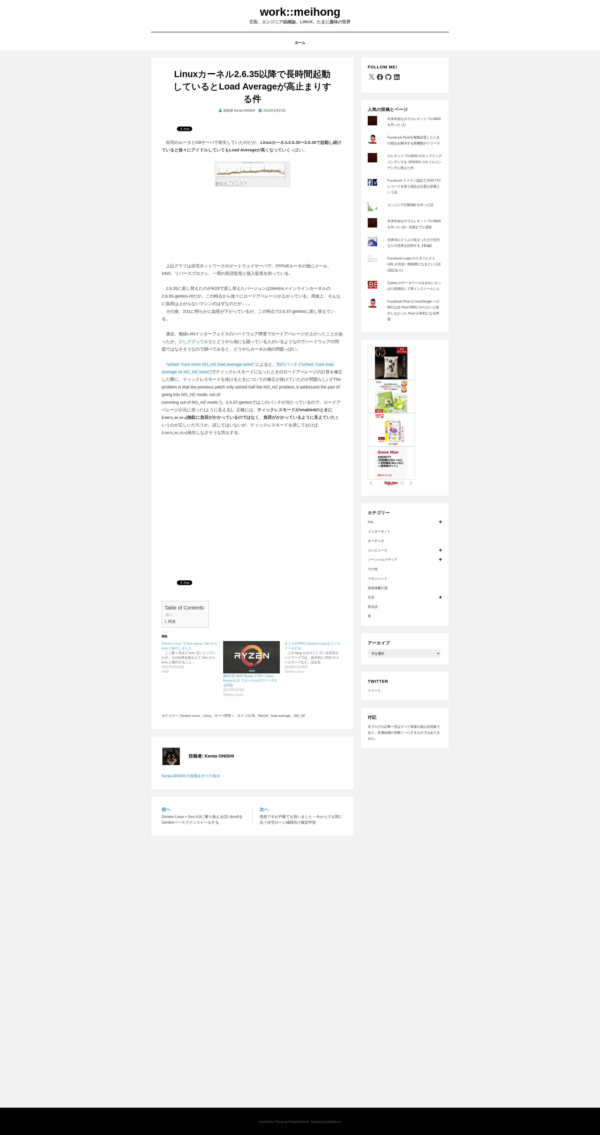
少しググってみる (195, 341)
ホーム (300, 43)
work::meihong (300, 12)
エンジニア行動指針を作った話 (410, 205)
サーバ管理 (222, 715)
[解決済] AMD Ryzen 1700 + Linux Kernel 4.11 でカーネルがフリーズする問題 (250, 680)
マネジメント (377, 578)
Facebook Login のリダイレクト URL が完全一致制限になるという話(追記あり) (414, 264)
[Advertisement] (252, 227)
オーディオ (376, 541)
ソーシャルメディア (382, 559)
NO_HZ (299, 715)
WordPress (334, 1122)
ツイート (374, 690)
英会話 (373, 607)
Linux (207, 715)
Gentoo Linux (190, 715)
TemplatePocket (298, 1122)
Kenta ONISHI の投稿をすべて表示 (191, 776)
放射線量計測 (377, 588)
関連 (172, 621)
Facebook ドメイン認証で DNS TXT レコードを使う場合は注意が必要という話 (414, 186)
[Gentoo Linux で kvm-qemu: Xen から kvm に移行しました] (192, 657)
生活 (371, 597)
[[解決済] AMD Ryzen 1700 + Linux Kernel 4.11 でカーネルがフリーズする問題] (251, 657)
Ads (370, 522)
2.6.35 (250, 715)
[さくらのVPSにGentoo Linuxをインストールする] (315, 657)
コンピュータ (377, 550)
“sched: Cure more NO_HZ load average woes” (210, 364)
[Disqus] (252, 901)
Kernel (263, 715)
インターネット (379, 531)
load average (281, 715)
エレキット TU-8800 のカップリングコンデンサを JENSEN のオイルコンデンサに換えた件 (414, 161)
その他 (373, 569)
